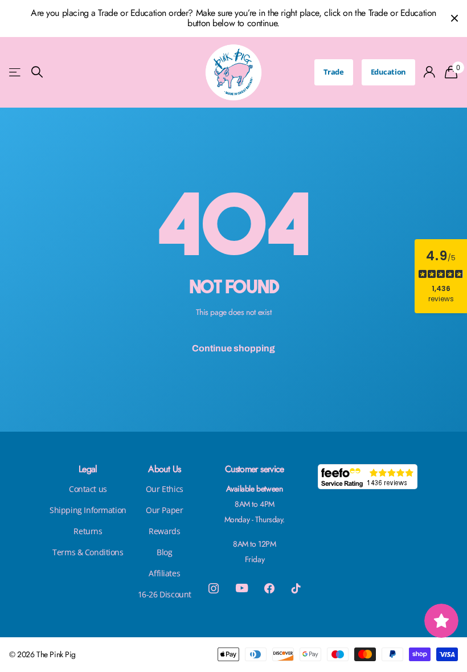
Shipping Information (88, 510)
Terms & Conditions (87, 552)
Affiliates (164, 573)
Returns (87, 531)
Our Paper (164, 510)
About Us (164, 469)
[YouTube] (242, 588)
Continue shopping (233, 348)
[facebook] (269, 588)
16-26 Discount (164, 594)
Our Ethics (164, 488)
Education (388, 72)
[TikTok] (296, 588)
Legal (88, 469)
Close (454, 18)
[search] (37, 72)
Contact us (88, 488)
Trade (333, 72)
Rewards (164, 531)
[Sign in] (430, 72)
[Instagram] (213, 588)
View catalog (15, 72)
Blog (164, 552)
